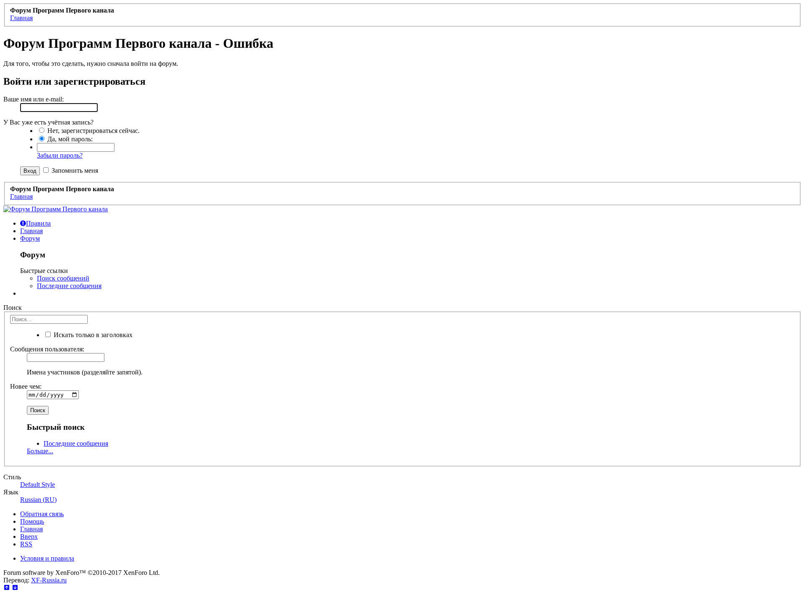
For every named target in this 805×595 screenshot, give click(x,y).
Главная (31, 230)
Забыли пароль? (60, 155)
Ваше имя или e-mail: (33, 99)
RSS (26, 544)
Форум (30, 238)
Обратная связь (42, 513)
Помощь (32, 521)
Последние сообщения (69, 285)
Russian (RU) (38, 499)
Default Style (37, 484)
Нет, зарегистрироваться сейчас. (93, 130)
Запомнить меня (74, 170)
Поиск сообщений (63, 278)
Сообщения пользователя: (47, 349)
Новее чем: (26, 386)
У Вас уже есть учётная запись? (48, 122)
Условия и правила (47, 558)
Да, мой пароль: (69, 139)
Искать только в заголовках (92, 334)
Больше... (40, 451)
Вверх (29, 536)
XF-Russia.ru (49, 580)
